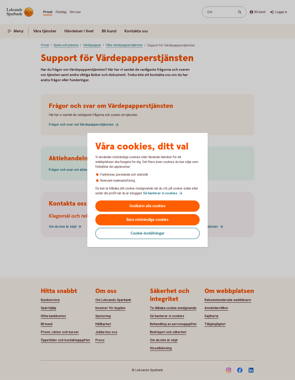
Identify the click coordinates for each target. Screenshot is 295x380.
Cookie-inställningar (148, 233)
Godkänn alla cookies (147, 206)
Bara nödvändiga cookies (147, 219)
